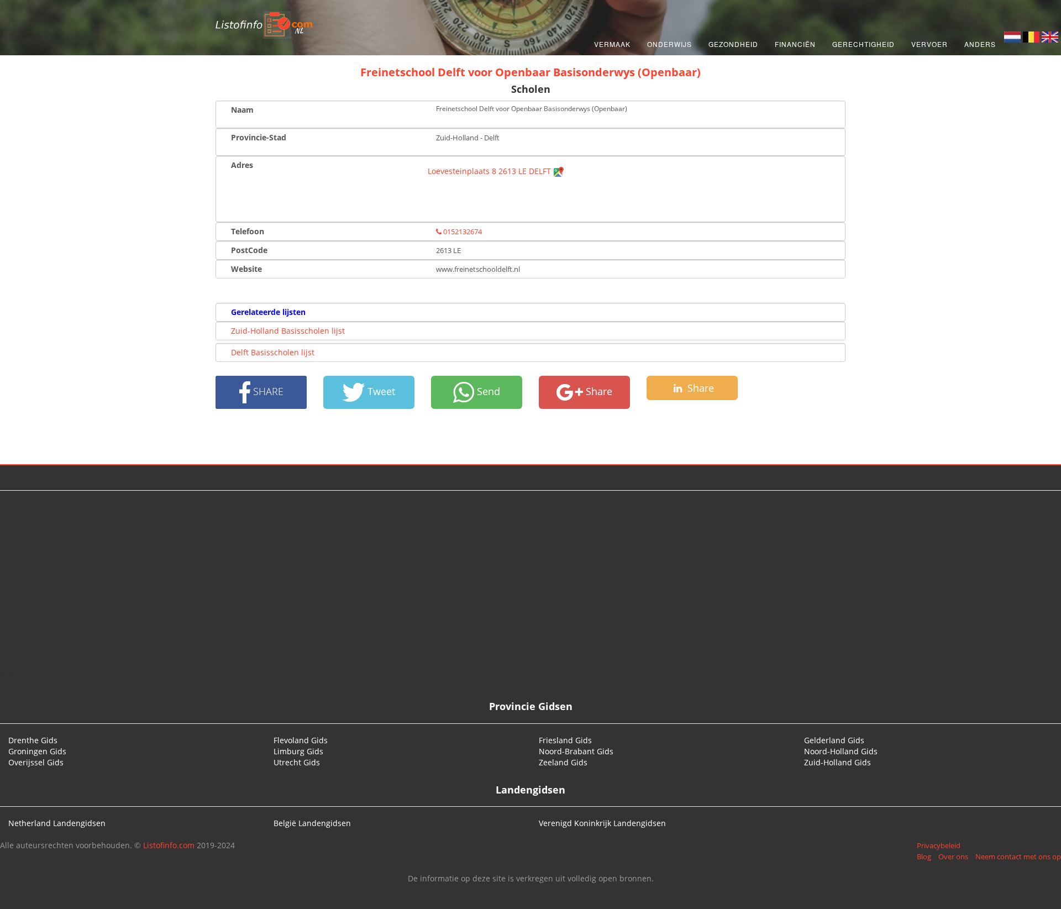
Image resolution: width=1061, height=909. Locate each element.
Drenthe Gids (32, 740)
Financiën (795, 44)
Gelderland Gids (834, 740)
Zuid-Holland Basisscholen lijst (288, 330)
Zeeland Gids (563, 762)
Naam (242, 109)
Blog (924, 856)
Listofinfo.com (169, 845)
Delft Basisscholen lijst (272, 352)
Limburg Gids (298, 751)
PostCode (249, 250)
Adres (242, 165)
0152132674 (462, 232)
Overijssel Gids (36, 762)
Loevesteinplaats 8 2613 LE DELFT (490, 171)
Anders (980, 44)
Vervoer (929, 44)
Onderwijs (669, 44)
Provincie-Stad (258, 137)
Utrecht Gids (297, 762)
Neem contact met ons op (1018, 856)
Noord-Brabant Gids (576, 751)
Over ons (953, 856)
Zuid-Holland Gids (837, 762)
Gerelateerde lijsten (268, 312)
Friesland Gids (565, 740)
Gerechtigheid (863, 44)
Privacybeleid (938, 845)
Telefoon (247, 231)
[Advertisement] (530, 579)
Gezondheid (733, 44)
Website (246, 269)
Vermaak (612, 44)
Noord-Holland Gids (841, 751)
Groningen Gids (37, 751)
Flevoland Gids (301, 740)
